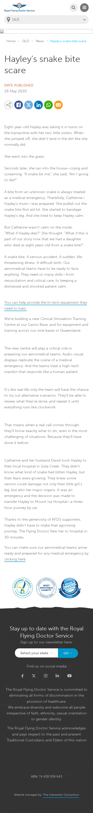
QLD (25, 41)
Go (66, 653)
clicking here (15, 559)
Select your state (34, 653)
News (40, 41)
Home (11, 41)
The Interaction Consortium (61, 794)
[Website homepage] (19, 7)
